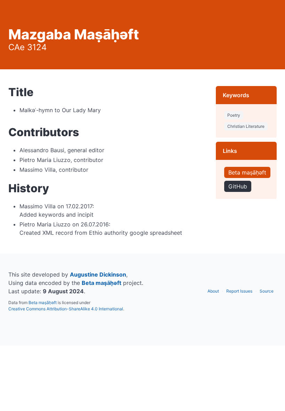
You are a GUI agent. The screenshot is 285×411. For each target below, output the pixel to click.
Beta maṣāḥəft (247, 172)
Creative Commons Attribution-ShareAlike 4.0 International (65, 308)
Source (267, 291)
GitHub (237, 186)
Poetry (233, 115)
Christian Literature (245, 126)
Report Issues (239, 291)
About (213, 291)
